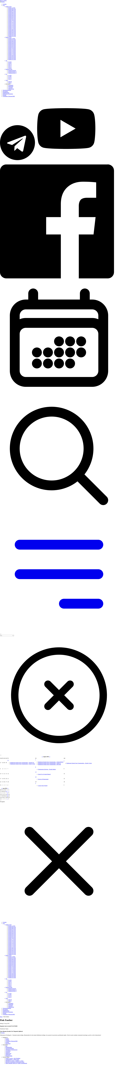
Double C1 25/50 (12, 28)
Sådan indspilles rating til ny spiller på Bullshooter (16, 1063)
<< (42, 756)
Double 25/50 (8, 6)
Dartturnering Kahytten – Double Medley (47, 769)
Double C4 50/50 (12, 50)
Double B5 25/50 (12, 14)
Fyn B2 (9, 75)
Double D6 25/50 (12, 30)
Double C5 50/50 (12, 49)
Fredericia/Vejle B (12, 70)
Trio (6, 60)
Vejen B (10, 81)
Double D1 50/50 (12, 59)
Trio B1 (10, 63)
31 (8, 760)
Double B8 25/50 (12, 10)
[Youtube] (66, 159)
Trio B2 (10, 61)
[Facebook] (59, 278)
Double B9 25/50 (12, 9)
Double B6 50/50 (12, 41)
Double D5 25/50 (12, 31)
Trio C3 (10, 64)
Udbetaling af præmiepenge (11, 1049)
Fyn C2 (9, 77)
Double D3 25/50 (12, 33)
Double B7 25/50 (12, 11)
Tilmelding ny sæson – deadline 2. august (14, 1060)
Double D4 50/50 (12, 55)
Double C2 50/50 (12, 53)
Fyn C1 (9, 79)
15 (35, 772)
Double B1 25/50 (12, 18)
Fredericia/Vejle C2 (12, 71)
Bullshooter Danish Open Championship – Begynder (49, 764)
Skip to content (3, 0)
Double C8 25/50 (12, 20)
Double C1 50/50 (12, 54)
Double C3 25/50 (12, 26)
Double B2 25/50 (12, 17)
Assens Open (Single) (42, 785)
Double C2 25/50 (12, 27)
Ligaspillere (10, 85)
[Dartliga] (2, 1)
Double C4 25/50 (12, 25)
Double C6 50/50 (12, 48)
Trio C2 (10, 65)
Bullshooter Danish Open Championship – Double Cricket (79, 763)
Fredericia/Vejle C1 (12, 73)
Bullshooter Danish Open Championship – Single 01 (49, 763)
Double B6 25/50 (12, 12)
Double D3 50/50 (12, 57)
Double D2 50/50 (12, 58)
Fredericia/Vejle (8, 69)
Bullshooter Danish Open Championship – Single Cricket (22, 763)
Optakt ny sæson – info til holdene (12, 1058)
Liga (4, 5)
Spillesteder (10, 86)
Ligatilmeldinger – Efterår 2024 (12, 1059)
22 (35, 776)
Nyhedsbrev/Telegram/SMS (9, 96)
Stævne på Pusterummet (43, 779)
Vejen (6, 80)
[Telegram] (17, 159)
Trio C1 (10, 66)
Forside (7, 1038)
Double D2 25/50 (12, 34)
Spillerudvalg (11, 89)
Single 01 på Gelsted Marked (44, 774)
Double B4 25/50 (12, 15)
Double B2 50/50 (12, 46)
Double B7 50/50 (12, 39)
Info (6, 1046)
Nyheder (4, 4)
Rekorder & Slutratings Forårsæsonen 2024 (14, 1062)
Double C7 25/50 (12, 21)
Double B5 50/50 (12, 42)
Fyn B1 (9, 76)
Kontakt (4, 95)
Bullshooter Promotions (8, 93)
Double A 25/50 (11, 7)
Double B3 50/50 (12, 44)
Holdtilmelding (6, 92)
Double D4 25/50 (12, 32)
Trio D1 (10, 68)
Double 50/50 (8, 37)
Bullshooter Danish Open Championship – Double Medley (50, 762)
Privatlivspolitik (8, 1055)
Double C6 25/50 (12, 22)
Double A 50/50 (11, 38)
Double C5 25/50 (12, 23)
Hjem (1, 1016)
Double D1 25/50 (12, 36)
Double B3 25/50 (12, 16)
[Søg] (13, 635)
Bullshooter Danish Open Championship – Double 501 (22, 762)
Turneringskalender (7, 90)
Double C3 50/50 (12, 52)
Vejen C (10, 82)
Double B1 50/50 (12, 47)
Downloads (5, 91)
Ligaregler (10, 87)
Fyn (6, 74)
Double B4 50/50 (12, 43)
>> (49, 756)
